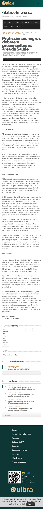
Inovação (15, 454)
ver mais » (8, 415)
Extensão (34, 22)
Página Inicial (5, 16)
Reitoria (17, 22)
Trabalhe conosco (19, 462)
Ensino (14, 430)
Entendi (30, 504)
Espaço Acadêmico (19, 450)
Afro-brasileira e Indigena (11, 355)
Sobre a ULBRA (18, 442)
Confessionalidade (16, 26)
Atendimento (17, 458)
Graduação (8, 22)
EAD (5, 26)
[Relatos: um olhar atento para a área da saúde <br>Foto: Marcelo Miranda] (5, 337)
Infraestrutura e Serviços (21, 434)
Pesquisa (25, 22)
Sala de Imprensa (17, 12)
